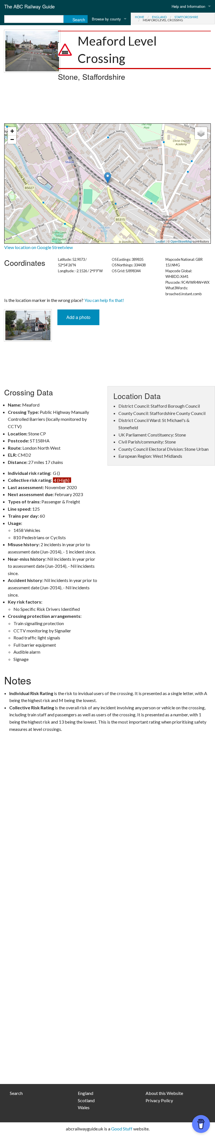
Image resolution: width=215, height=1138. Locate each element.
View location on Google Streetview (38, 247)
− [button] (12, 139)
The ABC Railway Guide (29, 6)
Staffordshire (186, 17)
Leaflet (160, 241)
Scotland (86, 1100)
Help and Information (188, 6)
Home (139, 17)
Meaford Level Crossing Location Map (106, 183)
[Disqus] (107, 854)
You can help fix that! (104, 300)
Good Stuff (121, 1128)
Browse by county (106, 19)
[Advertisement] (107, 104)
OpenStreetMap (181, 241)
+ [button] (12, 131)
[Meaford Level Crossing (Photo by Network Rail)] (32, 50)
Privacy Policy (159, 1100)
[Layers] (201, 133)
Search (16, 1093)
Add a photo (78, 317)
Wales (84, 1107)
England (159, 17)
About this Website (164, 1093)
